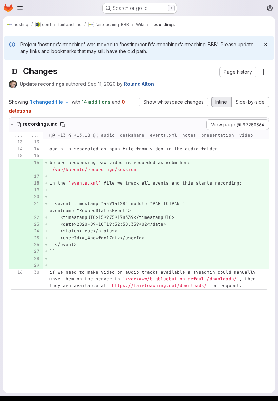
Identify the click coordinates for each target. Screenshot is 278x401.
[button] (237, 72)
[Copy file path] (63, 125)
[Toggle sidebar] (14, 71)
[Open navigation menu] (20, 8)
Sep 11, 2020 (101, 84)
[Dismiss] (266, 44)
